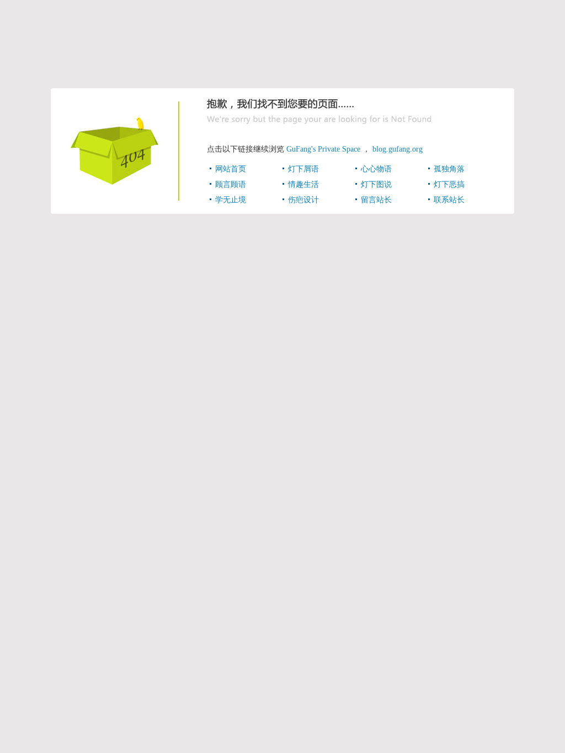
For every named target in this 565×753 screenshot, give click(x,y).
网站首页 (230, 169)
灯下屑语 (303, 169)
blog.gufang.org (397, 149)
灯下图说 (376, 184)
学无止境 (230, 200)
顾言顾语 (230, 184)
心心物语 (376, 169)
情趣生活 (303, 184)
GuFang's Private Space (323, 149)
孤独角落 (449, 169)
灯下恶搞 (449, 184)
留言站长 (376, 200)
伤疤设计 (303, 200)
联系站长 (449, 200)
